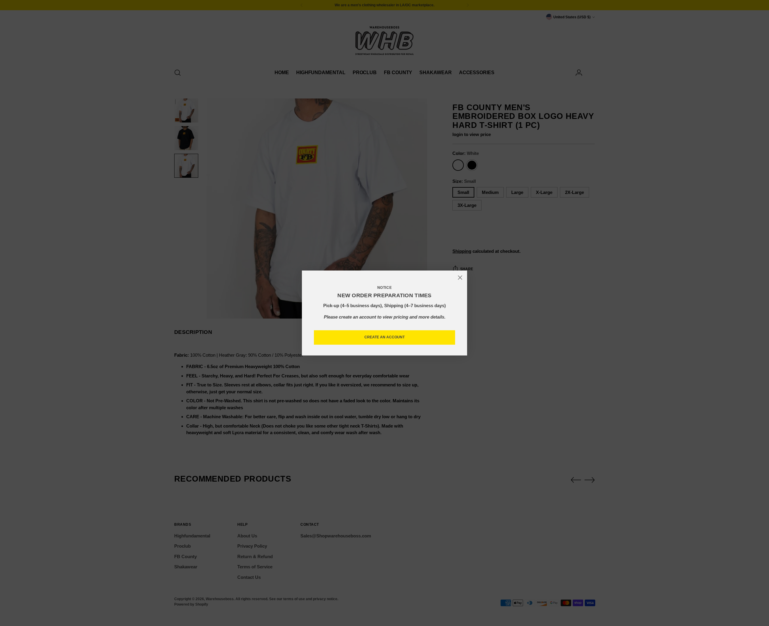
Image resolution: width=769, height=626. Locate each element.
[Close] (460, 277)
